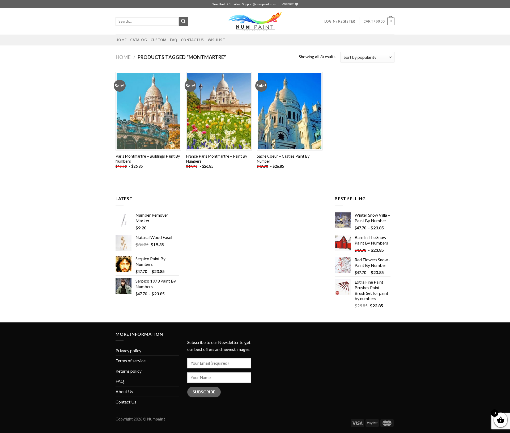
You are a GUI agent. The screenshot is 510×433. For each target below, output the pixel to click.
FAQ (173, 40)
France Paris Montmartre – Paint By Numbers (216, 158)
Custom (159, 40)
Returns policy (129, 370)
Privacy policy (128, 350)
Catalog (138, 40)
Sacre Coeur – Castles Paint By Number (283, 158)
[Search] (183, 21)
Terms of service (131, 360)
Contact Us (192, 40)
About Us (124, 391)
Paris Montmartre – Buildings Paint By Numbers (148, 158)
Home (121, 40)
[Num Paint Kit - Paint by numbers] (255, 21)
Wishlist (216, 40)
